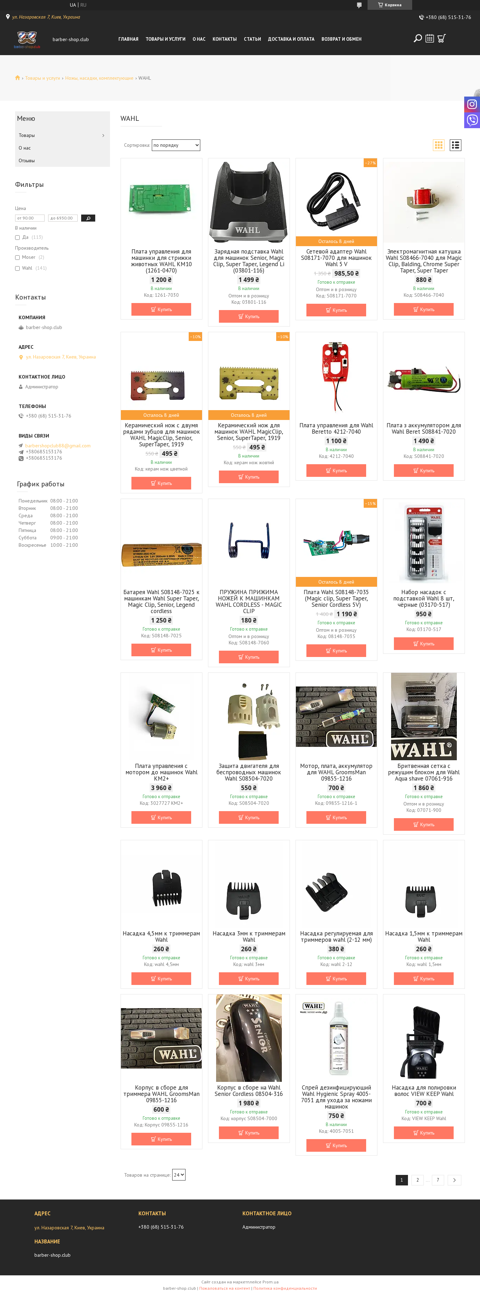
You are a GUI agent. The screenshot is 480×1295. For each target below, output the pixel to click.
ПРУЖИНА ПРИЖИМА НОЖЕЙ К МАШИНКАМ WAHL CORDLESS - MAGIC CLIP (249, 601)
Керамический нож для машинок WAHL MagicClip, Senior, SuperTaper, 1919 (248, 431)
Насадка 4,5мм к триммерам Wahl (161, 936)
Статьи (252, 39)
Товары (27, 135)
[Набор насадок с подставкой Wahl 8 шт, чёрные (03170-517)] (424, 543)
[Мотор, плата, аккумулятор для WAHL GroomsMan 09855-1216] (336, 717)
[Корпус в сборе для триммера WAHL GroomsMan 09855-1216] (161, 1038)
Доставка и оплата (291, 39)
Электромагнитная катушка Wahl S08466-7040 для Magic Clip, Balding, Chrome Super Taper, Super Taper (424, 261)
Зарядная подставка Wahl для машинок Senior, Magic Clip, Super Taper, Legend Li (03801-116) (248, 261)
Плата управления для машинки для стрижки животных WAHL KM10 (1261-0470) (161, 261)
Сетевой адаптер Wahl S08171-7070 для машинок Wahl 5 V (336, 257)
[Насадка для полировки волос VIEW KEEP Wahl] (424, 1038)
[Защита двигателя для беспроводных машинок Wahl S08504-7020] (249, 717)
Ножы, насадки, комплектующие (99, 78)
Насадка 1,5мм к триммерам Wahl (423, 936)
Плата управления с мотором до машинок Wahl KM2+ (161, 772)
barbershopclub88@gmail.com (58, 445)
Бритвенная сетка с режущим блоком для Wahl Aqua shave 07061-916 (424, 772)
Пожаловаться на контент (224, 1288)
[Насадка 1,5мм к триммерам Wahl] (424, 884)
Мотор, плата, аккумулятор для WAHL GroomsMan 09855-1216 (336, 772)
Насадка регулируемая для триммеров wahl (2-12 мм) (336, 936)
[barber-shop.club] (27, 39)
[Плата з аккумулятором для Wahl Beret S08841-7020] (424, 376)
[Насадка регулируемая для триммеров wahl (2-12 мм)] (336, 884)
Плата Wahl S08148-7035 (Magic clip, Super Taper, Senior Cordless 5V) (336, 598)
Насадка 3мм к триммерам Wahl (249, 936)
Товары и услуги (165, 39)
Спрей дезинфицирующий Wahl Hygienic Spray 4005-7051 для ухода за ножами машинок (336, 1097)
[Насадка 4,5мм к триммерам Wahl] (161, 884)
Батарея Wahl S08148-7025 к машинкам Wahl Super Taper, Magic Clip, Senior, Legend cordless (161, 601)
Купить (165, 309)
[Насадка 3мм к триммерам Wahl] (249, 884)
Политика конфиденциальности (285, 1288)
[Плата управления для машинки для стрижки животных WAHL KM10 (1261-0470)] (161, 202)
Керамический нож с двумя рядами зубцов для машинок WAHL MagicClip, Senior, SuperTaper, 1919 (161, 434)
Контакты (225, 39)
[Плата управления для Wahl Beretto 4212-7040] (336, 376)
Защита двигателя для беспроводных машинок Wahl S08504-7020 (248, 772)
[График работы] (430, 38)
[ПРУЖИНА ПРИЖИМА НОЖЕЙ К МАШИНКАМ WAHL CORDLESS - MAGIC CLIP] (249, 543)
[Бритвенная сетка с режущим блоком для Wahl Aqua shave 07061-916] (424, 717)
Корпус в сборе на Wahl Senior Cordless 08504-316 (249, 1090)
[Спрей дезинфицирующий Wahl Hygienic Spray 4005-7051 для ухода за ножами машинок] (336, 1038)
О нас (199, 39)
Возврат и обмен (342, 39)
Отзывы (27, 160)
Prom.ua (270, 1281)
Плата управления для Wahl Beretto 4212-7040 (336, 428)
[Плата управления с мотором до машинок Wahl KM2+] (161, 717)
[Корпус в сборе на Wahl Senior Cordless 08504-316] (249, 1038)
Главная (128, 39)
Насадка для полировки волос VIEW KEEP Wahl (424, 1090)
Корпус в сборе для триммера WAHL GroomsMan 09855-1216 (161, 1093)
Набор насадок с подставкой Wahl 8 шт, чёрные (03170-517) (423, 598)
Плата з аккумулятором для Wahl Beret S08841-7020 (424, 428)
